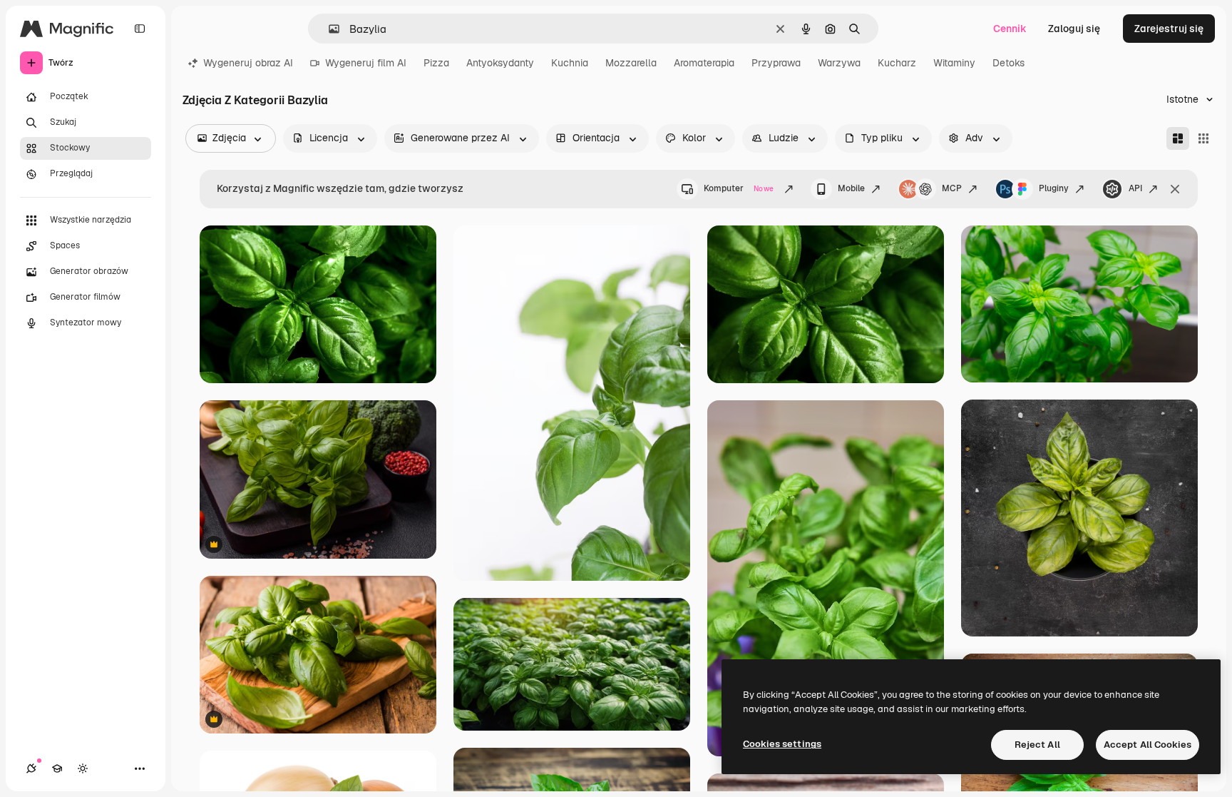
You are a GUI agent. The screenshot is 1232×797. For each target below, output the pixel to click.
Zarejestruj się (1168, 28)
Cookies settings (782, 744)
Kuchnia (569, 62)
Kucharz (897, 62)
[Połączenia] (31, 768)
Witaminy (954, 62)
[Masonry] (1177, 138)
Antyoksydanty (500, 62)
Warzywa (839, 62)
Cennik (1010, 28)
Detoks (1008, 62)
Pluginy (1054, 188)
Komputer (739, 188)
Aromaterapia (704, 62)
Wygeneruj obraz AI (248, 62)
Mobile (851, 188)
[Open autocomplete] (328, 29)
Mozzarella (631, 62)
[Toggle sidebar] (139, 28)
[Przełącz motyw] (82, 768)
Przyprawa (776, 62)
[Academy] (57, 768)
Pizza (436, 62)
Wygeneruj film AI (365, 62)
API (1135, 188)
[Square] (1203, 138)
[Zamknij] (1175, 189)
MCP (952, 188)
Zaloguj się (1074, 28)
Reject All (1037, 744)
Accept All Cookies (1147, 744)
